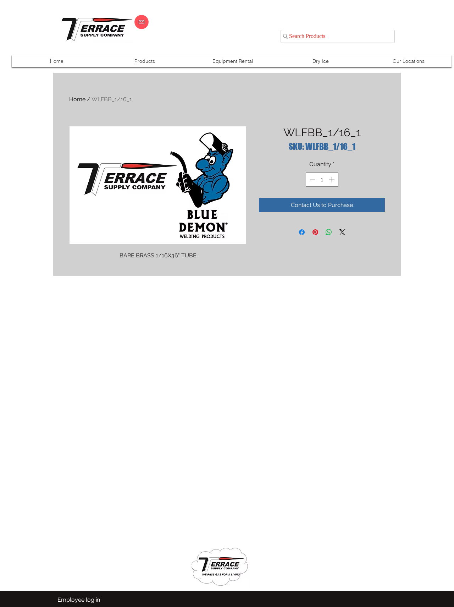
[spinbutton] (322, 179)
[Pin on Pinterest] (315, 232)
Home (77, 99)
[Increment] (332, 179)
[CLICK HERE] (141, 22)
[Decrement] (312, 179)
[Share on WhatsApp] (329, 232)
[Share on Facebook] (302, 232)
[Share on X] (342, 232)
